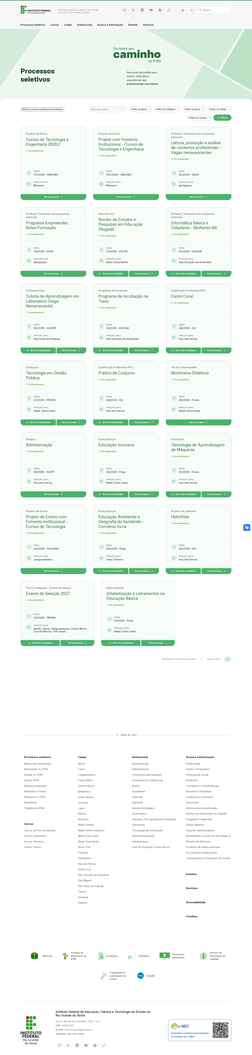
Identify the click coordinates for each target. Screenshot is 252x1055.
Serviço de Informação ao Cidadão (206, 813)
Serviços (148, 24)
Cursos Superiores (35, 835)
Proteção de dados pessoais (203, 847)
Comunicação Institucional (147, 780)
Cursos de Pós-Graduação (40, 830)
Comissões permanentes (147, 774)
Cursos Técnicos (34, 841)
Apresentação (140, 763)
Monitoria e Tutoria (35, 791)
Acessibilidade (196, 902)
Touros (82, 891)
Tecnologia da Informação (147, 830)
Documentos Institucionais (201, 852)
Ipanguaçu (84, 791)
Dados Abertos (195, 824)
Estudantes (138, 791)
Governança (139, 813)
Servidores (30, 802)
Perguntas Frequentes (199, 819)
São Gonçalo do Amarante (93, 875)
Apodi (81, 763)
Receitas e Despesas (198, 791)
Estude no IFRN (33, 774)
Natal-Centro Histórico (91, 830)
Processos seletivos (33, 24)
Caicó (81, 769)
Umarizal (83, 897)
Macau (82, 813)
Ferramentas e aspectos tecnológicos (208, 835)
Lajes (81, 808)
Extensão (137, 797)
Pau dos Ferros (87, 863)
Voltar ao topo (128, 734)
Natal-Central (86, 824)
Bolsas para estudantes (38, 763)
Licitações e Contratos (199, 797)
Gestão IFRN (31, 780)
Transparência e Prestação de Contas (208, 858)
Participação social (197, 774)
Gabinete (137, 802)
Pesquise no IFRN (34, 797)
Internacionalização (35, 785)
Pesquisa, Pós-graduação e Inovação (154, 819)
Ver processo (53, 197)
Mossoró (83, 819)
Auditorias (192, 780)
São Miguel (84, 880)
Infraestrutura (140, 841)
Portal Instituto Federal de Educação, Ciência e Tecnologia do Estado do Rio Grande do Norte (36, 10)
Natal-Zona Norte (88, 841)
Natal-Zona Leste (88, 835)
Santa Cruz (84, 869)
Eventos (133, 24)
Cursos (54, 24)
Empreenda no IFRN (36, 769)
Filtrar (222, 117)
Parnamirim (84, 858)
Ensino (136, 785)
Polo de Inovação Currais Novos (151, 847)
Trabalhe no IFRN (34, 808)
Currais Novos (86, 785)
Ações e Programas (197, 769)
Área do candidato (111, 273)
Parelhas (83, 852)
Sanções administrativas (200, 830)
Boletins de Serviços (198, 841)
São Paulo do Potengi (90, 886)
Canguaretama (86, 774)
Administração (140, 769)
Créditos (191, 916)
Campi (68, 24)
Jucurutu (83, 802)
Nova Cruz (84, 847)
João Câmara (86, 797)
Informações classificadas (201, 808)
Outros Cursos (32, 847)
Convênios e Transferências (202, 785)
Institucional (84, 24)
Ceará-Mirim (85, 780)
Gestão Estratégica (143, 808)
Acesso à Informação (110, 24)
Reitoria (82, 902)
